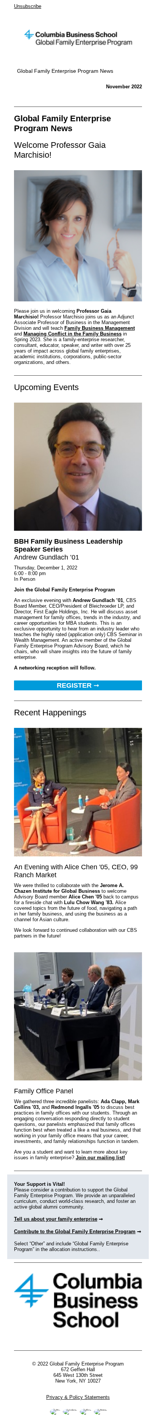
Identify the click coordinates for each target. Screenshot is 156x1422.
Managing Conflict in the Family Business (72, 334)
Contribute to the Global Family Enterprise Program (75, 1231)
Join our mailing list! (100, 1157)
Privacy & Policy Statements (78, 1397)
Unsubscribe (27, 6)
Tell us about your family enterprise (55, 1219)
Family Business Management (99, 328)
